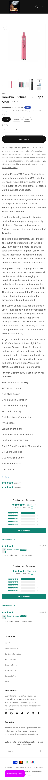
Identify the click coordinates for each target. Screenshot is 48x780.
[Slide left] (2, 85)
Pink (6, 119)
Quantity (5, 125)
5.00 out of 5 (30, 505)
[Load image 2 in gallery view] (23, 84)
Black (18, 120)
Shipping (4, 111)
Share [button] (7, 477)
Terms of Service (11, 648)
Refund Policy (10, 659)
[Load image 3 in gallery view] (36, 84)
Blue (27, 119)
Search (7, 643)
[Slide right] (45, 85)
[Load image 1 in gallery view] (11, 84)
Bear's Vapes (14, 767)
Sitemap (8, 681)
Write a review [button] (23, 530)
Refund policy (38, 767)
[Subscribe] (40, 751)
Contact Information (13, 654)
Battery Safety (10, 676)
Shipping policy (37, 771)
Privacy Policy (10, 670)
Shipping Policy (11, 665)
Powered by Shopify (25, 767)
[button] (5, 6)
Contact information (25, 775)
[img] (7, 546)
